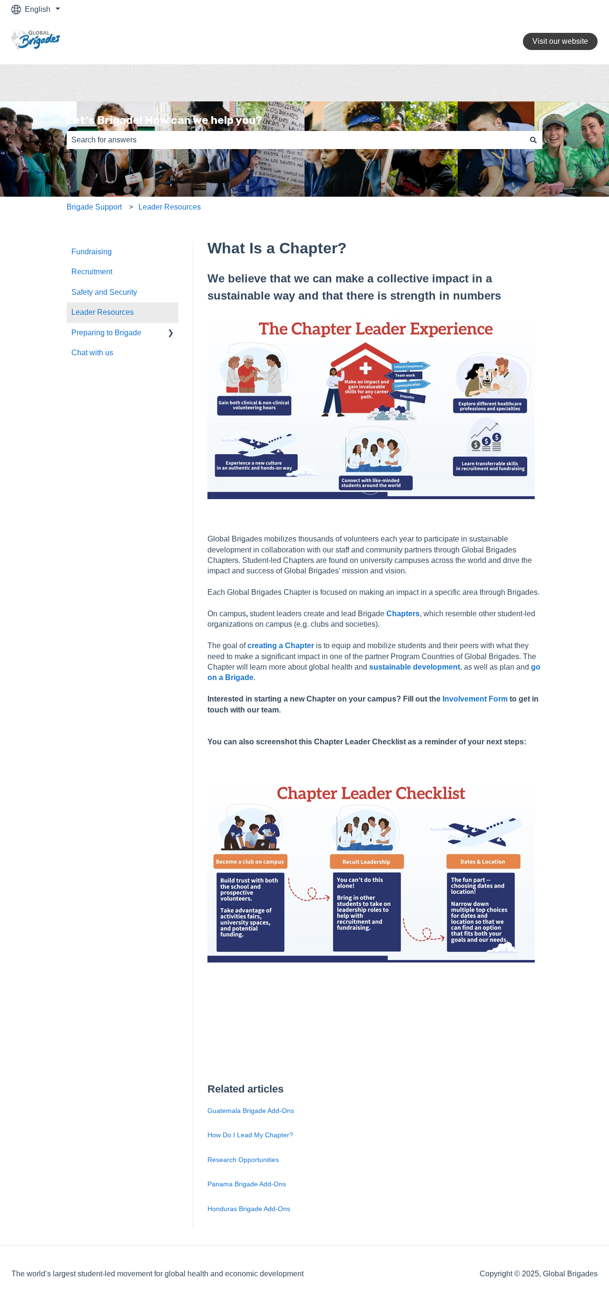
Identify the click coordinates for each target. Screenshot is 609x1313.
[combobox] (295, 140)
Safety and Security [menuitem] (104, 292)
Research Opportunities (243, 1159)
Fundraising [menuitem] (91, 252)
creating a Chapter (280, 645)
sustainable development (414, 667)
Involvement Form (475, 699)
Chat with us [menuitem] (92, 353)
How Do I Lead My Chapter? (250, 1135)
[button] (170, 333)
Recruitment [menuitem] (91, 272)
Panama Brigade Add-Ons (246, 1184)
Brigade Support (94, 207)
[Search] (533, 140)
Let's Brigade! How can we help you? (164, 120)
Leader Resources (169, 207)
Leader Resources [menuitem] (102, 312)
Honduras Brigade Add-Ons (248, 1209)
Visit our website (560, 41)
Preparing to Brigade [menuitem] (106, 333)
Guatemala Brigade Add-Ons (250, 1110)
